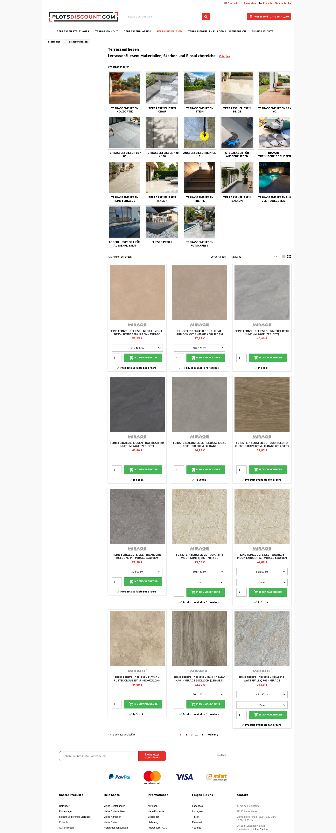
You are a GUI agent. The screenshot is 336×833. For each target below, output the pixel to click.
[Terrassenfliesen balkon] (237, 177)
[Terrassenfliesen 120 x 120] (162, 133)
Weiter (213, 735)
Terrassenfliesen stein (199, 110)
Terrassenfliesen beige (237, 110)
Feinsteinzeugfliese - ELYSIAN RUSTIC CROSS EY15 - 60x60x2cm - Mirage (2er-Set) (137, 680)
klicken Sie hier (259, 829)
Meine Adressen (112, 816)
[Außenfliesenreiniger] (199, 133)
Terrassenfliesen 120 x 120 (162, 154)
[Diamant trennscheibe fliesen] (274, 133)
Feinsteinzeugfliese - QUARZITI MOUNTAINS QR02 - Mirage (199, 556)
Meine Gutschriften (114, 811)
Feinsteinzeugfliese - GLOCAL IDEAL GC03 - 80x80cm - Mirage (199, 444)
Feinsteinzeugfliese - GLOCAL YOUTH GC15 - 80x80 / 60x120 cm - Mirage (137, 332)
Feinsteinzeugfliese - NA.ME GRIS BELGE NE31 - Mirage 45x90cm (137, 556)
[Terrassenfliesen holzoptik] (125, 88)
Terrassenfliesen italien (162, 199)
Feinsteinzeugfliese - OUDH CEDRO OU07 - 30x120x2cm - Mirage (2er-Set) (262, 444)
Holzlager (64, 805)
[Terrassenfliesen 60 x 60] (274, 88)
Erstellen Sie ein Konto (277, 3)
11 (201, 734)
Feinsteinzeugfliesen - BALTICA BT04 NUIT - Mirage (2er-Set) (137, 444)
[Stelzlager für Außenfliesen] (237, 133)
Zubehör (63, 822)
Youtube (196, 827)
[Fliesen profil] (162, 222)
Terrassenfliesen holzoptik (124, 110)
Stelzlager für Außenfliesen (237, 154)
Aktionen (153, 805)
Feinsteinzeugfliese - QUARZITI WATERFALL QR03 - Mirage (262, 679)
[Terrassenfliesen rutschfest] (199, 222)
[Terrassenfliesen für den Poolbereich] (274, 177)
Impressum (154, 827)
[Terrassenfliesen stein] (199, 88)
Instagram (197, 811)
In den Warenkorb (143, 358)
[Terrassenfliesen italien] (162, 177)
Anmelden (250, 3)
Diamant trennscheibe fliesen (274, 154)
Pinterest (197, 822)
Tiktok (195, 816)
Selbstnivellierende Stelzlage (75, 816)
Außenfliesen (66, 827)
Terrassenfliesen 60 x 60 (274, 110)
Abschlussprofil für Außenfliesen (125, 243)
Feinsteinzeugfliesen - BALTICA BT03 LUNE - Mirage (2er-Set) (262, 332)
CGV (164, 827)
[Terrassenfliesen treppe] (199, 177)
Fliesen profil (162, 242)
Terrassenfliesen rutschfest (199, 243)
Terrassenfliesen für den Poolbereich (274, 199)
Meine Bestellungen (114, 805)
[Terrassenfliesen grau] (162, 88)
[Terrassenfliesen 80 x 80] (125, 133)
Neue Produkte (156, 811)
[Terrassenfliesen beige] (237, 88)
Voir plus (224, 56)
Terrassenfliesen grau (162, 110)
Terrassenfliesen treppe (199, 199)
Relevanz (254, 256)
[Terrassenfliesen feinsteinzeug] (125, 177)
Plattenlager (65, 811)
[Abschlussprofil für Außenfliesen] (125, 222)
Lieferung (153, 822)
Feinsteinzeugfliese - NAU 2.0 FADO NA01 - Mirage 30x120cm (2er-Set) (199, 679)
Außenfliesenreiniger (199, 154)
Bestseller (153, 816)
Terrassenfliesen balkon (237, 199)
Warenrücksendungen (115, 827)
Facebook (197, 805)
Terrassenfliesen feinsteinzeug (124, 199)
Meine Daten (110, 822)
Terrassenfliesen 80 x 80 (124, 154)
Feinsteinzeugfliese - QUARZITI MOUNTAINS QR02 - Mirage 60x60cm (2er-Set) (262, 558)
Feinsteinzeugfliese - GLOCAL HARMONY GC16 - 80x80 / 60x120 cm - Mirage (199, 334)
